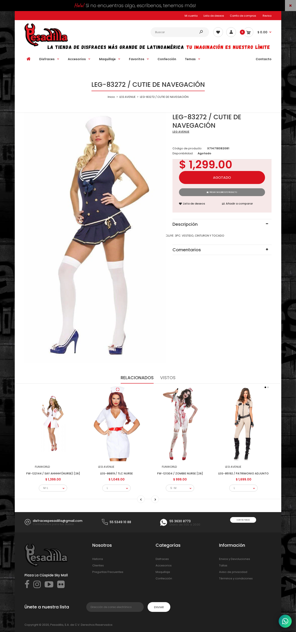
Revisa (267, 16)
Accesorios (164, 565)
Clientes (98, 565)
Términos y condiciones (236, 578)
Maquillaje (163, 572)
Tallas (223, 565)
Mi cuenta (191, 16)
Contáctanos (243, 520)
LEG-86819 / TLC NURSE (116, 473)
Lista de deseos (213, 16)
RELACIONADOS (137, 378)
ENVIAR (159, 607)
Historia (97, 559)
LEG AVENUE (180, 132)
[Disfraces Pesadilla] (46, 45)
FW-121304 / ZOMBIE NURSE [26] (180, 473)
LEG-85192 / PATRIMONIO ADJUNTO (243, 473)
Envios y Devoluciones (234, 559)
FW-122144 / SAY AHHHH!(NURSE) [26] (53, 473)
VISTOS (168, 378)
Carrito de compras (243, 16)
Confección (164, 578)
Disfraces (162, 559)
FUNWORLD (42, 467)
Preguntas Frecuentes (107, 572)
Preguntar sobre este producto (223, 192)
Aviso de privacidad (233, 572)
